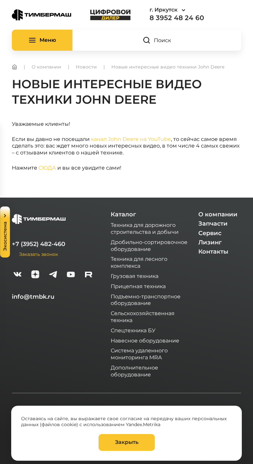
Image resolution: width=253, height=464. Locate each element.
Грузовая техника (134, 275)
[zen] (35, 275)
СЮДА (47, 167)
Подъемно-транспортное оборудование (146, 300)
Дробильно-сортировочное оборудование (149, 245)
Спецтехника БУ (133, 330)
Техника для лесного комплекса (139, 262)
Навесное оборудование (145, 340)
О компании (218, 214)
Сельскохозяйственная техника (143, 316)
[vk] (17, 275)
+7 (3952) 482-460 (38, 244)
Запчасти (213, 223)
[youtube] (71, 275)
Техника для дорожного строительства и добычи (145, 228)
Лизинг (210, 242)
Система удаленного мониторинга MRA (139, 354)
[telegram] (53, 275)
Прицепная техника (138, 286)
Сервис (209, 233)
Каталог (123, 214)
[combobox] (186, 10)
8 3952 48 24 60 (177, 18)
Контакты (213, 251)
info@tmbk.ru (33, 296)
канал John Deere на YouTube (131, 138)
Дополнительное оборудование (134, 371)
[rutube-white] (89, 275)
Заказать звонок (38, 254)
